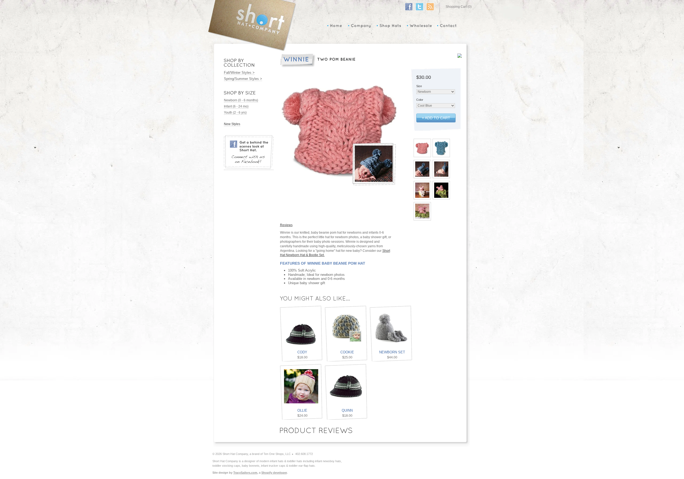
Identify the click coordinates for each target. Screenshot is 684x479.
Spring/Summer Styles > (243, 79)
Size (419, 86)
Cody (302, 352)
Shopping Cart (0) (459, 7)
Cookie (347, 352)
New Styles (232, 124)
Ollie (302, 410)
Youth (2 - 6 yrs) (235, 112)
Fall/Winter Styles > (239, 73)
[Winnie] (422, 154)
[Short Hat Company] (252, 50)
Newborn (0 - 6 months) (241, 100)
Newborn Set (392, 352)
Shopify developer (274, 472)
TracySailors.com (245, 472)
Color (419, 99)
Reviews (286, 225)
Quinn (347, 410)
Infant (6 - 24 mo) (236, 106)
